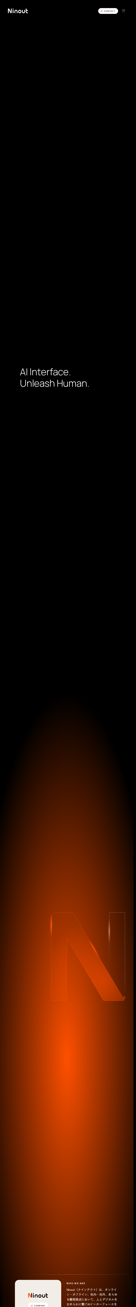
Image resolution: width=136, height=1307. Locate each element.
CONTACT (109, 11)
